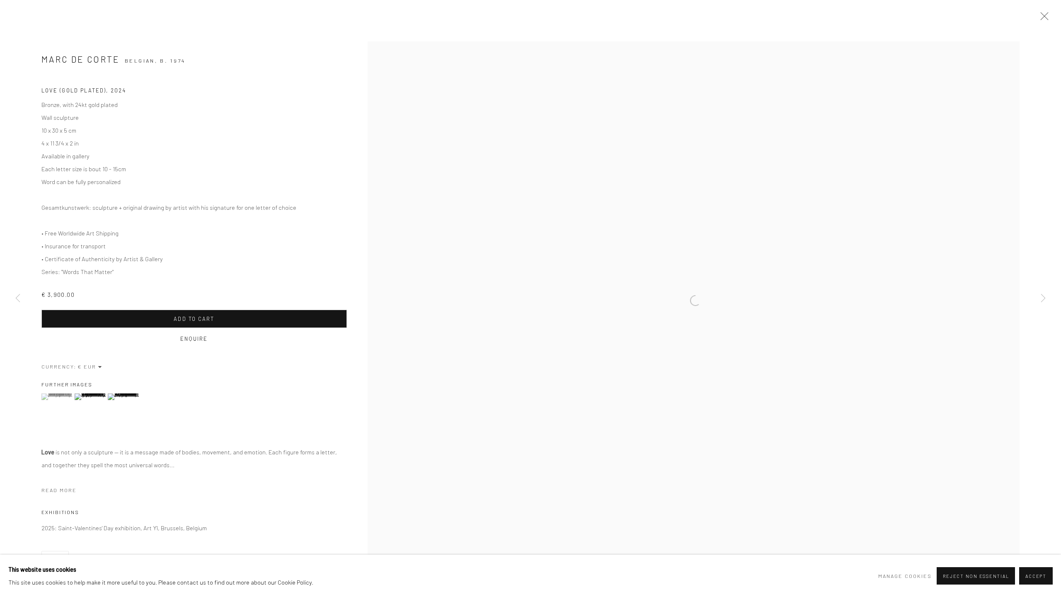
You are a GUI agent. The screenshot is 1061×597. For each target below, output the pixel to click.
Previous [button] (18, 298)
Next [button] (1043, 298)
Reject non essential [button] (976, 576)
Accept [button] (1035, 576)
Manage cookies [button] (905, 576)
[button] (57, 396)
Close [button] (1042, 18)
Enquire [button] (194, 338)
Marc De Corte (80, 59)
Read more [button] (59, 490)
